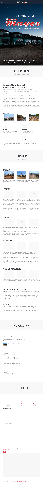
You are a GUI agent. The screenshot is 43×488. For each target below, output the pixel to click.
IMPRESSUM (22, 481)
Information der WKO (16, 481)
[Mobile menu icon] (1, 2)
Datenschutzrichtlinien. (6, 449)
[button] (3, 118)
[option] (9, 117)
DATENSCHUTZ (27, 481)
